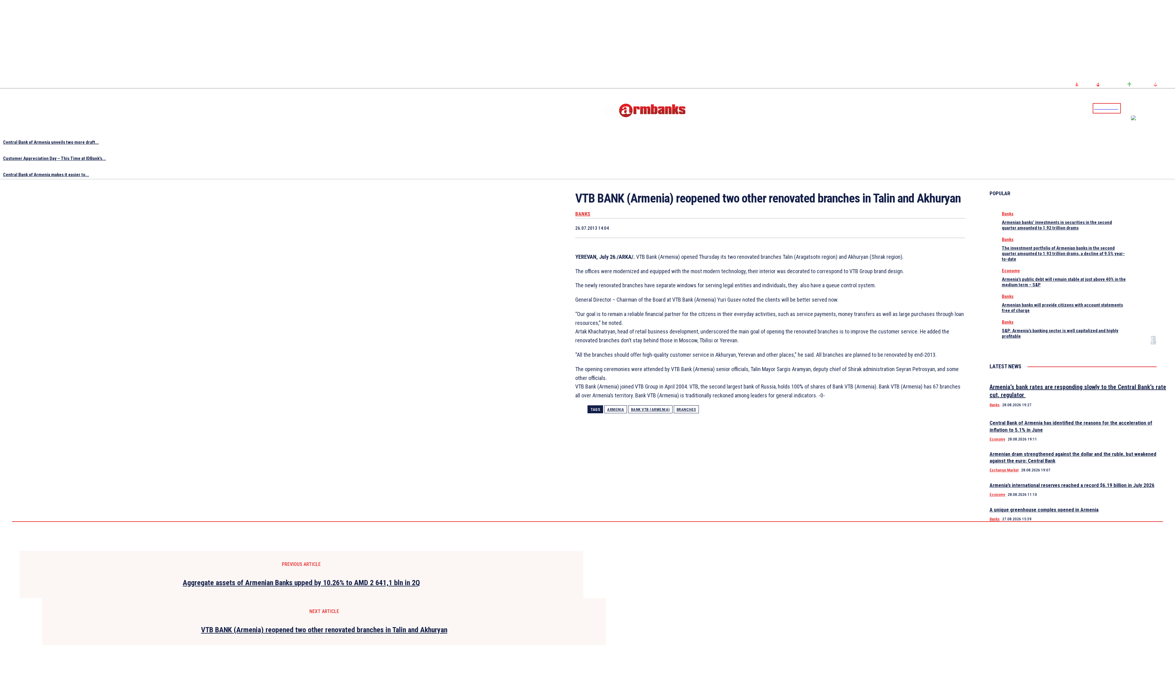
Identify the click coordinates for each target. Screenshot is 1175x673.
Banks (583, 214)
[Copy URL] (932, 228)
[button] (1127, 107)
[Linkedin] (1171, 108)
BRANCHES (686, 409)
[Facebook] (1149, 108)
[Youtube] (1163, 108)
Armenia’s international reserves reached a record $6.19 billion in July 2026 (1072, 485)
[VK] (910, 228)
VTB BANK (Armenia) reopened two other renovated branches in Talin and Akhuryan (324, 630)
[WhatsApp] (867, 228)
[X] (845, 228)
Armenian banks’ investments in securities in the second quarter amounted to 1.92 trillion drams (1057, 225)
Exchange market (1004, 470)
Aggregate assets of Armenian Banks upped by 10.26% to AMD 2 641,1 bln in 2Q (301, 582)
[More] (954, 227)
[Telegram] (1156, 108)
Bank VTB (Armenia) (650, 409)
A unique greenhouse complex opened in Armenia (1044, 510)
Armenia (615, 409)
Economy (1011, 270)
